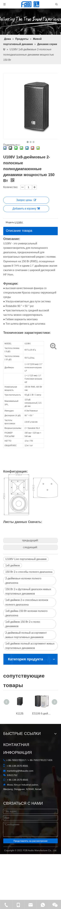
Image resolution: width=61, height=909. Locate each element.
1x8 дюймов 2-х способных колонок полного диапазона (26, 602)
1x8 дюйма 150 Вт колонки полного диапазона (26, 613)
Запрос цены (24, 200)
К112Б (20, 713)
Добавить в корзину (24, 208)
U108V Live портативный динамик (26, 559)
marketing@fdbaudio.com (20, 770)
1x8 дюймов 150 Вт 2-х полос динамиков (22, 624)
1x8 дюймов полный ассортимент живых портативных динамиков (29, 645)
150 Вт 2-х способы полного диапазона (28, 571)
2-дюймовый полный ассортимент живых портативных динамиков (26, 635)
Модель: (10, 222)
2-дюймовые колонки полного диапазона (23, 580)
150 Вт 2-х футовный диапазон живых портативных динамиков (28, 591)
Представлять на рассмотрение (30, 841)
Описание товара (19, 230)
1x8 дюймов (12, 565)
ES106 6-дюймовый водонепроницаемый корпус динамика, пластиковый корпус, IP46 (41, 713)
